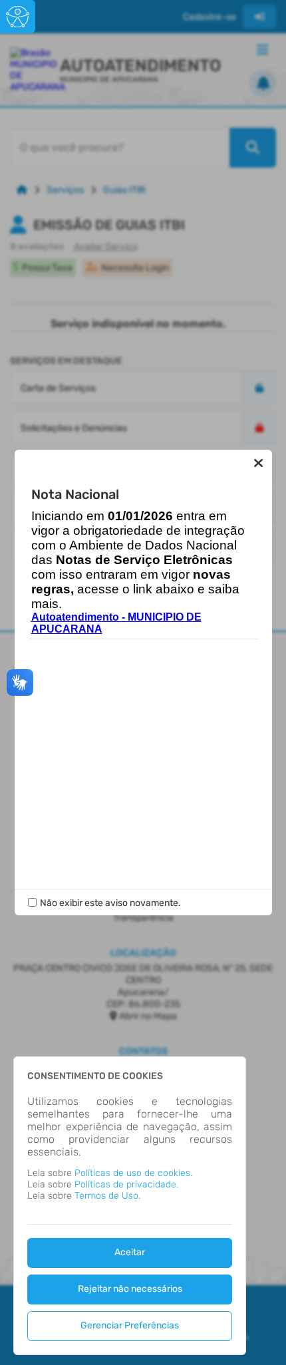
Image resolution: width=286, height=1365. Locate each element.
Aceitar (129, 1252)
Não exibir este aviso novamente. (110, 903)
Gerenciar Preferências (129, 1325)
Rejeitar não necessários (130, 1288)
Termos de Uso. (107, 1195)
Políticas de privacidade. (126, 1184)
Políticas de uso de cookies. (133, 1173)
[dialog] (129, 1205)
